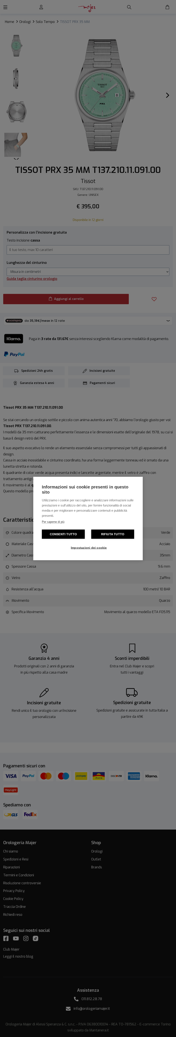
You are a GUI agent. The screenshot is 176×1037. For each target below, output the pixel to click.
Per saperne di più (53, 521)
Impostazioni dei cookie (89, 547)
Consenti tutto (63, 534)
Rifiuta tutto (112, 534)
